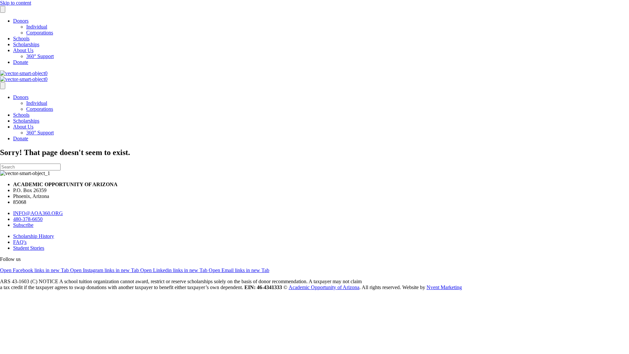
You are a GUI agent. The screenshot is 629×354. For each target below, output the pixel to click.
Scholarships (26, 44)
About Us (23, 50)
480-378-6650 (28, 219)
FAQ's (20, 242)
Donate (20, 62)
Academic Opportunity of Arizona (324, 287)
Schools (21, 38)
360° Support (40, 56)
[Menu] (2, 9)
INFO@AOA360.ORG (38, 213)
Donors (21, 21)
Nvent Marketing (444, 287)
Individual (36, 27)
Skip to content (15, 3)
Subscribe (23, 225)
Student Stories (28, 248)
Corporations (39, 32)
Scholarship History (33, 236)
